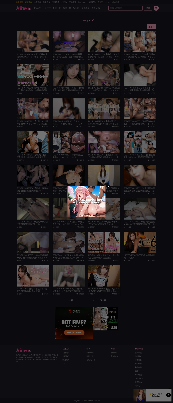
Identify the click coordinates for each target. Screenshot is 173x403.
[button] (108, 186)
